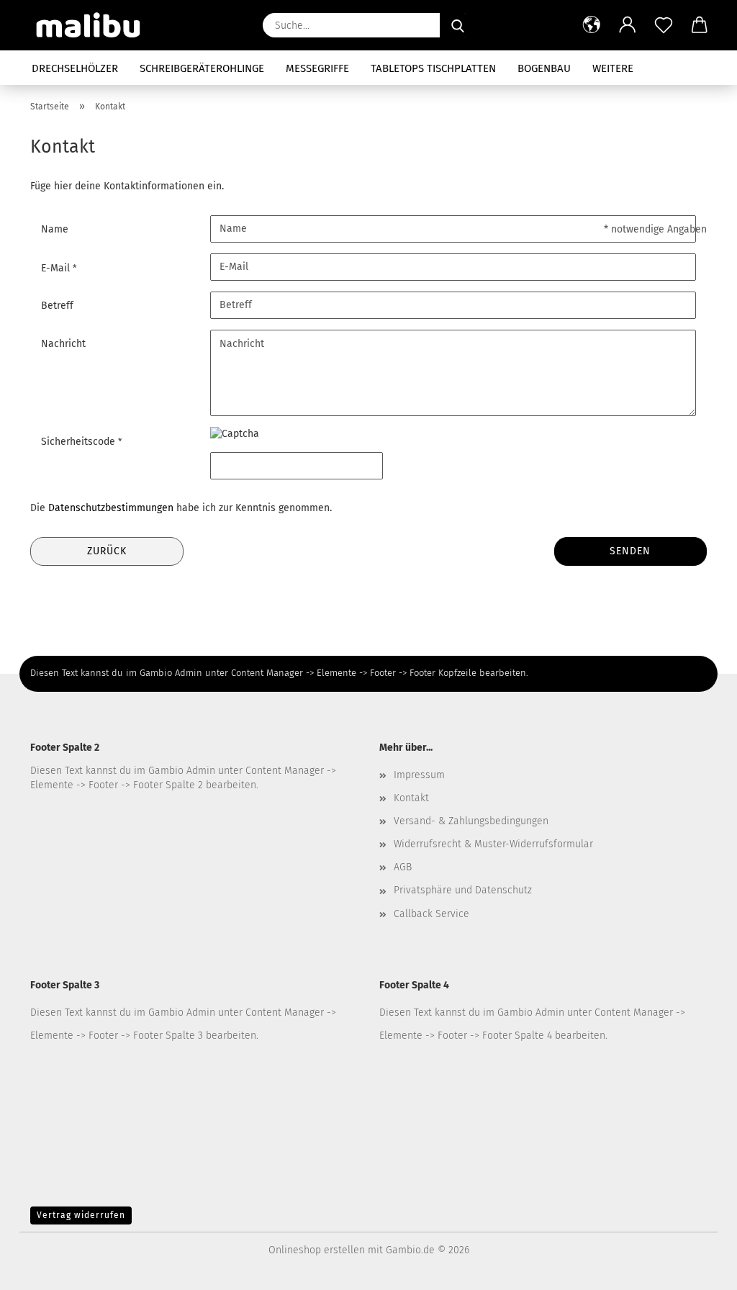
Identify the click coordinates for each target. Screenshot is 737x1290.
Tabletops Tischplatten (433, 68)
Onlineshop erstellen (316, 1250)
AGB (403, 867)
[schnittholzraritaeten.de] (94, 25)
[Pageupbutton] (697, 1268)
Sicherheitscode (79, 442)
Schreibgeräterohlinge (202, 68)
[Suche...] (458, 25)
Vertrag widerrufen (81, 1215)
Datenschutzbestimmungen (110, 508)
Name (54, 229)
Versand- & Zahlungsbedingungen (471, 821)
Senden (630, 551)
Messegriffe (317, 68)
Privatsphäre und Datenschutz (463, 890)
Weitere (612, 68)
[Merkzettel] (664, 25)
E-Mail (57, 268)
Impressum (419, 775)
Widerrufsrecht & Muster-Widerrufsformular (493, 844)
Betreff (57, 305)
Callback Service (431, 914)
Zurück (107, 551)
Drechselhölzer (75, 68)
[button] (592, 25)
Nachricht (63, 344)
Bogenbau (544, 68)
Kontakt (411, 798)
